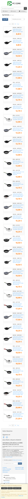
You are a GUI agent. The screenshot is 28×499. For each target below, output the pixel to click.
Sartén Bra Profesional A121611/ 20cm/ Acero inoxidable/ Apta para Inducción (18, 118)
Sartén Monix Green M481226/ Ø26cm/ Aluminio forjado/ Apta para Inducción (18, 140)
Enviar (20, 463)
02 (15, 24)
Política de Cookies (19, 469)
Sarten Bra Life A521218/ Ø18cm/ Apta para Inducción (18, 173)
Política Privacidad (7, 469)
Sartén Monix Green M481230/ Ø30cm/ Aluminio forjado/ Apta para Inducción (18, 327)
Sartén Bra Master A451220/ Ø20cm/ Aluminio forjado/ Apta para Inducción (18, 85)
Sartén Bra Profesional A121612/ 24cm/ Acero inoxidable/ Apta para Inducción (18, 228)
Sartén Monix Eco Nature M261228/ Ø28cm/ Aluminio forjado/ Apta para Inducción (18, 316)
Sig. (18, 24)
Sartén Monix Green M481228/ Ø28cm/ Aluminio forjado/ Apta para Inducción (18, 217)
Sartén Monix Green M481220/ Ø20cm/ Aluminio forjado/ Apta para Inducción (18, 41)
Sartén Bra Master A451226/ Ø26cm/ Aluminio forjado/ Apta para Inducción (18, 239)
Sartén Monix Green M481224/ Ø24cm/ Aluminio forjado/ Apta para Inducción (18, 107)
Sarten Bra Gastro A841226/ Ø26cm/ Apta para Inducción (18, 382)
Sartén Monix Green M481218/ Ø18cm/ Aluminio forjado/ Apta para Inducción (18, 30)
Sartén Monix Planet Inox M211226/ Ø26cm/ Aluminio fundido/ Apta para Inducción (18, 415)
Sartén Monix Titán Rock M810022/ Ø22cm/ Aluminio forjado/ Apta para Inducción (18, 151)
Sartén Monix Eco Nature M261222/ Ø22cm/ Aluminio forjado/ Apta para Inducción (18, 129)
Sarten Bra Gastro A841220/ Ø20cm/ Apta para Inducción (18, 184)
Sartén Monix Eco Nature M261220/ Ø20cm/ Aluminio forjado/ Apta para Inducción (18, 74)
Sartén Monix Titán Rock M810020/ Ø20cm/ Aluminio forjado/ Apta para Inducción (18, 96)
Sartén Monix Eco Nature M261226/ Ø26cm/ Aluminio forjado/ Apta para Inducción (18, 272)
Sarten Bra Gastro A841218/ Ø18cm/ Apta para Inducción (18, 162)
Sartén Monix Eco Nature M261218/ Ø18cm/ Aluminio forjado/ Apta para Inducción (18, 53)
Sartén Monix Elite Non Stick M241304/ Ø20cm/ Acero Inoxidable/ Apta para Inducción (18, 195)
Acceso (14, 11)
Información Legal (19, 467)
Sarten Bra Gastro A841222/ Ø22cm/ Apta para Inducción (18, 283)
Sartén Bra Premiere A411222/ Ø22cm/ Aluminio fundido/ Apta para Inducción (18, 404)
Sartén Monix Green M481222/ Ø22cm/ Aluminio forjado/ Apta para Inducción (18, 63)
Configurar (4, 488)
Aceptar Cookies (17, 488)
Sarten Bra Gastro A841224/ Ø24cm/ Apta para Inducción (18, 371)
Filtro (4, 19)
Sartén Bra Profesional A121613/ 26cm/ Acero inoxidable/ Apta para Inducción (18, 360)
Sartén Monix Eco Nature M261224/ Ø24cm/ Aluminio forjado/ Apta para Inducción (18, 206)
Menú (6, 11)
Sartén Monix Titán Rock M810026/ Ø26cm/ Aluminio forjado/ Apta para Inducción (18, 338)
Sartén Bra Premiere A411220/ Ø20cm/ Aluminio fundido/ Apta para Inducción (18, 349)
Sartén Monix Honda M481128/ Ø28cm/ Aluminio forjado (17, 261)
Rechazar (10, 488)
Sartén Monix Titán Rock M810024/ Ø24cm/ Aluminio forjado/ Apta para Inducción (18, 250)
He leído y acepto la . (13, 460)
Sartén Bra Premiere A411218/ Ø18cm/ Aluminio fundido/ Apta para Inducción (18, 305)
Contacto (22, 11)
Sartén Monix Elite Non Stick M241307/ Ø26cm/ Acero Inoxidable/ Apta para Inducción (18, 393)
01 (12, 24)
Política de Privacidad (8, 457)
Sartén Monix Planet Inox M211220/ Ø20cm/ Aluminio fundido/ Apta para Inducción (18, 294)
